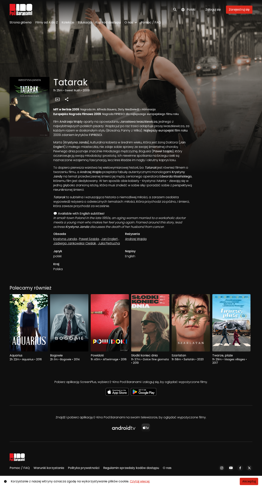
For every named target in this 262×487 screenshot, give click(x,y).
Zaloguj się (213, 9)
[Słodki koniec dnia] (150, 322)
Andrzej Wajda (136, 239)
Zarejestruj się (239, 9)
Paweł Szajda (89, 239)
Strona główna (20, 22)
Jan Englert (109, 239)
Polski (191, 9)
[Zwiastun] (57, 99)
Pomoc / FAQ (151, 22)
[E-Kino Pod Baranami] (17, 457)
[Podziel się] (67, 99)
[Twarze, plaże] (231, 322)
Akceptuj (249, 481)
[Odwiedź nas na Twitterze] (249, 468)
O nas (128, 22)
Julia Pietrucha (109, 243)
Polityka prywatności (83, 468)
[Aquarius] (29, 322)
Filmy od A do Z (46, 22)
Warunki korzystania (49, 468)
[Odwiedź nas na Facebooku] (240, 468)
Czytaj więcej (139, 481)
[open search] (175, 9)
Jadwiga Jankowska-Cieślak (74, 243)
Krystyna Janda (65, 239)
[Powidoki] (110, 322)
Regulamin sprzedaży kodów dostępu (131, 468)
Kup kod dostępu (108, 22)
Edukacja (84, 22)
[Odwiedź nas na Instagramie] (222, 468)
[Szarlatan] (191, 322)
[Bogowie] (69, 322)
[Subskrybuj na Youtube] (231, 468)
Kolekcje (68, 22)
